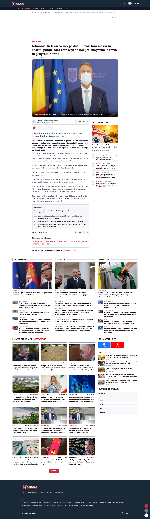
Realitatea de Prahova (118, 502)
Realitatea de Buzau (80, 502)
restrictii (85, 241)
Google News (71, 250)
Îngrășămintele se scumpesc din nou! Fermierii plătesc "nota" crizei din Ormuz (119, 322)
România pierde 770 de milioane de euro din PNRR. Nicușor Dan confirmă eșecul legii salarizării (120, 330)
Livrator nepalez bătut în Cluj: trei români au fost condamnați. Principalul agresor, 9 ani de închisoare (62, 225)
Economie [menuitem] (44, 8)
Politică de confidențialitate (46, 492)
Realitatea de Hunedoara (87, 505)
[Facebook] (135, 3)
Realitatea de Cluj (56, 502)
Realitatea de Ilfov (51, 505)
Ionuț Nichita (63, 363)
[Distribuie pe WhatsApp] (83, 121)
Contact (24, 492)
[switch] (130, 3)
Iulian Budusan (34, 394)
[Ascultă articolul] (146, 506)
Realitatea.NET (25, 502)
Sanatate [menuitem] (59, 8)
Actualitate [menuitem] (26, 8)
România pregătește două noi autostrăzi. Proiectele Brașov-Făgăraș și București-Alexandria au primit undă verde (34, 330)
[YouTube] (138, 3)
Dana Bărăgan (62, 457)
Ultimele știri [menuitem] (15, 8)
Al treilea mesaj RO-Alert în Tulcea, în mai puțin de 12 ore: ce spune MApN (54, 462)
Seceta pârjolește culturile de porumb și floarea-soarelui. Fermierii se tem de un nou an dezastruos (105, 167)
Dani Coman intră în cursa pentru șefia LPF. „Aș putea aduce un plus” (60, 221)
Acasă (35, 12)
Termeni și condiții (32, 492)
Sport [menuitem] (66, 8)
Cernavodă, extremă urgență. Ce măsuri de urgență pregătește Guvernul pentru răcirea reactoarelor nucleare (24, 400)
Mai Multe (54, 471)
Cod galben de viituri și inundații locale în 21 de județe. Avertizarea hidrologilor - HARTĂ (24, 430)
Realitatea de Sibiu (26, 505)
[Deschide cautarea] (124, 3)
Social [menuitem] (51, 8)
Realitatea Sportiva (36, 502)
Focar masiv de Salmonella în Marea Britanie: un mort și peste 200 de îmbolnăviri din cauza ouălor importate (106, 176)
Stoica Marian (91, 394)
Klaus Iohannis (74, 241)
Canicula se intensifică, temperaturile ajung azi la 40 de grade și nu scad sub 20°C (104, 147)
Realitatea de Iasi (62, 505)
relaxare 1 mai (62, 241)
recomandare (37, 241)
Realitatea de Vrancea (51, 121)
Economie (98, 163)
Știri (41, 12)
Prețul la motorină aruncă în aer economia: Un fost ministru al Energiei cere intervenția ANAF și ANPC (120, 314)
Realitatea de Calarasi (68, 502)
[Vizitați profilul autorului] (34, 121)
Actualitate (48, 12)
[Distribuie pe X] (87, 121)
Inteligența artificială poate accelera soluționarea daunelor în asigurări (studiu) (81, 462)
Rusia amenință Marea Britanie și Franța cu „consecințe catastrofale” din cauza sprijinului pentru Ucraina (72, 295)
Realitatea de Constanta (105, 502)
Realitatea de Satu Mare (39, 505)
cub (48, 245)
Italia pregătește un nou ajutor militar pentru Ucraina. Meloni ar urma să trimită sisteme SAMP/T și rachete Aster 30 (53, 400)
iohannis (36, 245)
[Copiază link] (76, 121)
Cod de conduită (59, 492)
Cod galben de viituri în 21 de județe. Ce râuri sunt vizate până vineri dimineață (53, 368)
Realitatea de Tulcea (73, 505)
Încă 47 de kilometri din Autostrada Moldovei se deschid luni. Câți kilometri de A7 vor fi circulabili (60, 217)
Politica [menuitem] (35, 8)
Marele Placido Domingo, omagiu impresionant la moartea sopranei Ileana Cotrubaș (106, 157)
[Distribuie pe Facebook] (80, 121)
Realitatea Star (46, 502)
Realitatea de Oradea (92, 502)
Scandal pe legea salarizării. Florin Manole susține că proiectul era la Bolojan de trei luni (74, 320)
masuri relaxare (50, 241)
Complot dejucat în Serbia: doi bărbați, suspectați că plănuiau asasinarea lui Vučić (62, 212)
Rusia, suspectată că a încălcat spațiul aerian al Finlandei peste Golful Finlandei (106, 185)
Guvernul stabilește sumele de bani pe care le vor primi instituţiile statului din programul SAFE (120, 305)
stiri (43, 245)
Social (97, 154)
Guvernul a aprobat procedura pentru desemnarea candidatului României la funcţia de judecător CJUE (81, 400)
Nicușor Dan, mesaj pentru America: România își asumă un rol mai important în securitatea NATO (73, 304)
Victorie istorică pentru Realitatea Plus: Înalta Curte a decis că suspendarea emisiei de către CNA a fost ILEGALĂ (53, 431)
